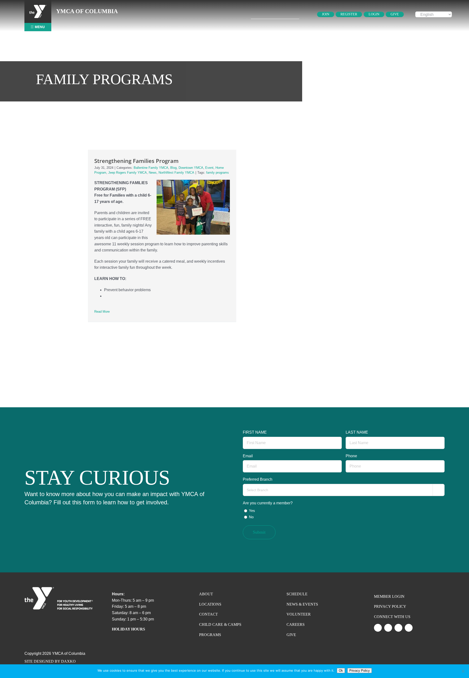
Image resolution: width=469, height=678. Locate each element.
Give (291, 635)
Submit (259, 532)
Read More (102, 311)
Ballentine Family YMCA (151, 168)
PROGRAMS (210, 635)
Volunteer (299, 614)
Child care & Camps (220, 624)
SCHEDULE (297, 594)
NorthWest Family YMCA (176, 172)
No (251, 517)
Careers (296, 624)
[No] (462, 671)
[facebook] (409, 628)
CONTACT (208, 614)
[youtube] (398, 628)
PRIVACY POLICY (390, 606)
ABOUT (206, 594)
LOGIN (374, 14)
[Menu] (37, 7)
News (153, 172)
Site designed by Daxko (50, 661)
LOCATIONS (210, 604)
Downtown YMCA (191, 168)
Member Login (389, 596)
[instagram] (388, 628)
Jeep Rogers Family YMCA (127, 172)
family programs (217, 172)
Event (209, 168)
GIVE (395, 14)
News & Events (302, 604)
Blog (173, 168)
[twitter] (378, 628)
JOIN (325, 14)
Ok (341, 670)
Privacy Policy (359, 670)
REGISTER (349, 14)
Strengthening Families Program (136, 160)
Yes (252, 510)
